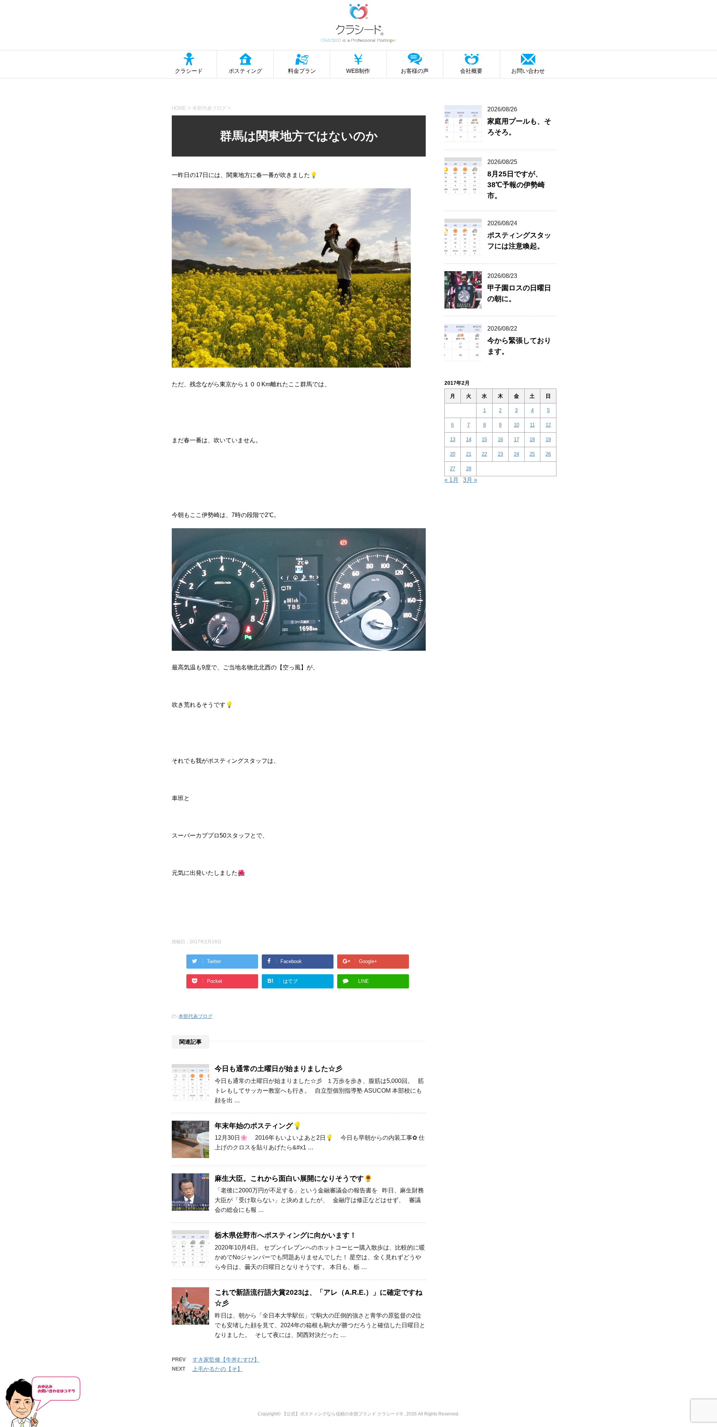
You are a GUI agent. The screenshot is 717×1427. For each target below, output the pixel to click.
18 (532, 439)
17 (516, 439)
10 (516, 425)
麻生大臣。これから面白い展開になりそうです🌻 (294, 1178)
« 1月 (451, 480)
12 (548, 425)
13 (452, 439)
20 (452, 454)
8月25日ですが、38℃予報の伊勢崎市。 (516, 184)
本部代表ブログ (195, 1016)
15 (484, 439)
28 (468, 468)
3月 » (470, 480)
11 (532, 425)
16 (500, 439)
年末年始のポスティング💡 (258, 1126)
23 (500, 454)
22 (484, 454)
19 (548, 439)
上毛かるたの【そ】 (217, 1369)
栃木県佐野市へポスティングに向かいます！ (286, 1235)
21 (468, 454)
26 (548, 454)
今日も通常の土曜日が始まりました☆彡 (278, 1068)
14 (468, 439)
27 (452, 468)
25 (532, 454)
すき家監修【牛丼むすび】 (226, 1359)
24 (516, 454)
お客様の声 (415, 71)
